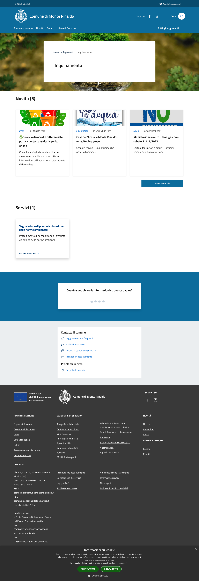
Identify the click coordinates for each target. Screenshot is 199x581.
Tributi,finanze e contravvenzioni (116, 432)
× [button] (196, 549)
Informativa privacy (109, 478)
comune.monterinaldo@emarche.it (31, 501)
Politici (17, 445)
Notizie (146, 424)
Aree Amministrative (24, 429)
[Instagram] (156, 16)
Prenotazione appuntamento (71, 472)
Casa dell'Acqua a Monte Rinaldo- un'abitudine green (97, 139)
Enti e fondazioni (22, 439)
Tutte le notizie (162, 183)
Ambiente (105, 437)
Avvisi (22, 131)
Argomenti (68, 52)
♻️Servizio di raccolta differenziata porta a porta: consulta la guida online (41, 141)
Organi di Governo (23, 424)
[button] (99, 576)
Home (56, 52)
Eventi (146, 454)
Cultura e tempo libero (68, 429)
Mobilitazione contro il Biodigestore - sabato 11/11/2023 (156, 139)
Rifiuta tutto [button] (111, 569)
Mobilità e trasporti (66, 457)
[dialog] (99, 563)
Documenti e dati (22, 455)
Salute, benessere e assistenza (115, 442)
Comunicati (82, 131)
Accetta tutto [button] (88, 569)
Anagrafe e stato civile (68, 424)
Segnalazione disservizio (69, 478)
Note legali (105, 483)
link (127, 563)
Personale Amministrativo (27, 450)
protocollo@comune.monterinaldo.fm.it (34, 492)
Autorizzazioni (107, 447)
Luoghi (146, 449)
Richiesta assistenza (67, 488)
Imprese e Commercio (67, 438)
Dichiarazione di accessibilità (114, 488)
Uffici (16, 434)
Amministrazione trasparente (114, 472)
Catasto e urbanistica (67, 448)
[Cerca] (181, 16)
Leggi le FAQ (63, 483)
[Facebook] (148, 16)
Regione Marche (22, 4)
